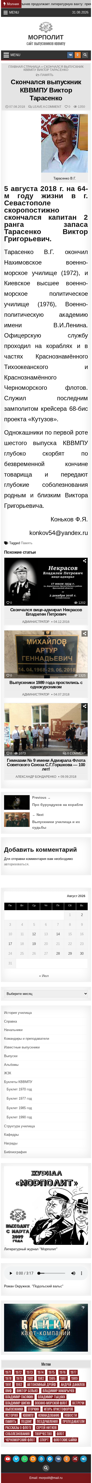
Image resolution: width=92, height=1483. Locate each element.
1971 (8, 1372)
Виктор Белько (27, 1390)
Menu (14, 12)
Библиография (15, 1152)
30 (82, 953)
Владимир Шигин (17, 1403)
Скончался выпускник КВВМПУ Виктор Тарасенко (46, 90)
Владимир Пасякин (19, 1396)
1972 (19, 1372)
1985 (52, 1378)
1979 (19, 1378)
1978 (8, 1378)
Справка (10, 1021)
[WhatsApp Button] (24, 1459)
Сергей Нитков (46, 1427)
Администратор (35, 621)
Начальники (13, 1030)
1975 (52, 1372)
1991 (8, 1384)
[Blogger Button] (33, 1459)
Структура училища (19, 1126)
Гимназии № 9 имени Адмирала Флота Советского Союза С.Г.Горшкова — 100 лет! (46, 765)
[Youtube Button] (7, 1459)
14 (58, 934)
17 (10, 944)
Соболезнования (17, 1433)
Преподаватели (74, 1421)
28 (58, 953)
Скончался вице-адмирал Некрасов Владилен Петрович (46, 612)
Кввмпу (28, 1415)
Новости (70, 1415)
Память (46, 75)
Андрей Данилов (73, 1384)
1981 (30, 1378)
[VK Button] (70, 55)
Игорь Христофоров (58, 1409)
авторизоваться (16, 864)
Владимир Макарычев (58, 1390)
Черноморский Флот (20, 1439)
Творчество (43, 1433)
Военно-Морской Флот (51, 1403)
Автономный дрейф (41, 1384)
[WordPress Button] (41, 1459)
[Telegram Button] (50, 1459)
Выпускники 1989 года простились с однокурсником (46, 684)
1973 (30, 1372)
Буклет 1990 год (19, 1117)
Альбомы (11, 1065)
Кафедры (11, 1135)
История (11, 1415)
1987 (63, 1378)
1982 (41, 1378)
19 (34, 944)
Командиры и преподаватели (26, 1038)
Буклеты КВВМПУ (18, 1082)
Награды (10, 1143)
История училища (18, 1013)
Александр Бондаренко (36, 776)
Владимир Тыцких (51, 1396)
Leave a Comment (47, 106)
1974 (41, 1372)
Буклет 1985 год (19, 1108)
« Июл (44, 976)
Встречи (78, 1403)
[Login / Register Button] (83, 1459)
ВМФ (8, 1390)
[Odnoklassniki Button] (78, 55)
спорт (44, 1439)
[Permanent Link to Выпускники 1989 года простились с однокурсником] (46, 654)
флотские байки (65, 1439)
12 (34, 934)
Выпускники (14, 1409)
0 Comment (76, 753)
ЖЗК (7, 1073)
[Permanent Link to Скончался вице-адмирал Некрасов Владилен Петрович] (46, 582)
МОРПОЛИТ (46, 37)
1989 (74, 1378)
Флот (60, 1433)
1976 (63, 1372)
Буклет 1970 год (19, 1089)
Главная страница (24, 66)
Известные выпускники (22, 1047)
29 (70, 953)
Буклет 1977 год (19, 1098)
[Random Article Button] (75, 1459)
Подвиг (26, 1421)
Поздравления (47, 1421)
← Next (37, 815)
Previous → (41, 798)
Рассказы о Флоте (18, 1427)
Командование (49, 1415)
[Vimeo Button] (16, 1459)
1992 (19, 1384)
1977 (73, 1372)
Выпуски (10, 1056)
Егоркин (33, 1409)
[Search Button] (85, 55)
